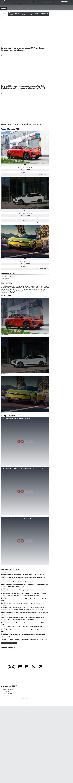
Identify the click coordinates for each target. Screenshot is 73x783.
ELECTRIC (13, 3)
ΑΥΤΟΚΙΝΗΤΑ (21, 3)
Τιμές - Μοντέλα (11, 13)
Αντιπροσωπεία (44, 13)
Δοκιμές (17, 13)
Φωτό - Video (30, 13)
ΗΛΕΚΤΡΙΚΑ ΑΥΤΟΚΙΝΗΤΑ (47, 3)
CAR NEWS (28, 3)
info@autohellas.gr (7, 693)
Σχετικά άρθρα (24, 13)
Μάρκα (36, 13)
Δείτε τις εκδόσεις (42, 174)
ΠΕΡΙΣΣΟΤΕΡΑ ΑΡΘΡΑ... (9, 642)
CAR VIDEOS (58, 3)
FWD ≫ (64, 3)
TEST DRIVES (35, 3)
